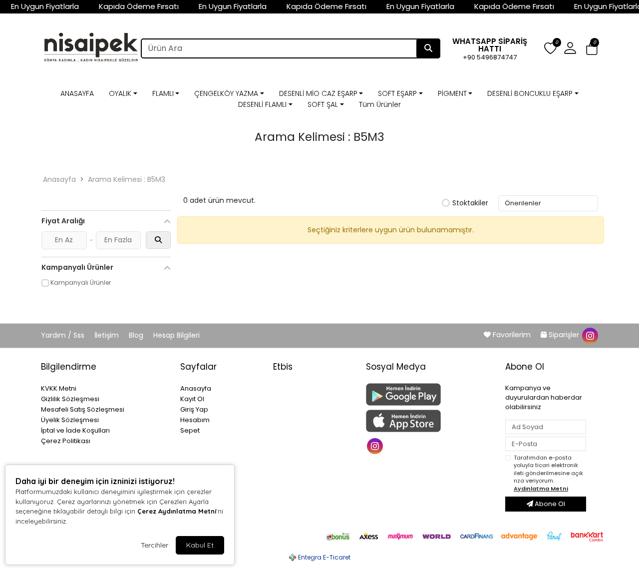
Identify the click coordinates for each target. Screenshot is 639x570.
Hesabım (195, 420)
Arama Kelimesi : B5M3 (126, 179)
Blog (137, 335)
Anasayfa (59, 179)
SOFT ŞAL (323, 104)
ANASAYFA (77, 93)
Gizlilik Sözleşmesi (70, 399)
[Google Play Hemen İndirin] (429, 394)
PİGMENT (452, 93)
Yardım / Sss (63, 335)
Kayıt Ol (192, 399)
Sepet (190, 430)
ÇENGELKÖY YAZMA (226, 93)
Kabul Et (200, 545)
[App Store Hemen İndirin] (429, 421)
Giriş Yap (194, 409)
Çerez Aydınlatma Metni (176, 511)
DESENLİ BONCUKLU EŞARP (530, 93)
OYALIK (120, 93)
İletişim (107, 335)
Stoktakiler (470, 203)
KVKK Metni (58, 388)
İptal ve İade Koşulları (75, 430)
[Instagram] (376, 445)
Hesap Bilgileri (176, 335)
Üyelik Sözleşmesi (70, 420)
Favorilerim (512, 335)
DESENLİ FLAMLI (262, 104)
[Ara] (428, 48)
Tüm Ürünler (380, 104)
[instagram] (589, 335)
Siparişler (564, 335)
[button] (592, 48)
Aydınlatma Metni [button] (541, 489)
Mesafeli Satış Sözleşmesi (82, 409)
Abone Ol (549, 504)
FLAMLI (163, 93)
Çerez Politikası (65, 441)
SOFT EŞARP (397, 93)
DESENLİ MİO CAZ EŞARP (318, 93)
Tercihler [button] (154, 545)
